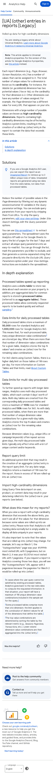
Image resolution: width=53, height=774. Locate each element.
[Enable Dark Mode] (26, 768)
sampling (6, 309)
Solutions (9, 147)
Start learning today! (14, 751)
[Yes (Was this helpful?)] (38, 646)
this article (14, 64)
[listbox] (14, 768)
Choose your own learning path (16, 722)
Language (12, 765)
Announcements (32, 11)
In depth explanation (15, 150)
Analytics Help (17, 4)
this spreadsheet (24, 230)
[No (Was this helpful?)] (45, 646)
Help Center (6, 11)
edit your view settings (27, 218)
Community (18, 11)
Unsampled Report (18, 175)
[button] (4, 4)
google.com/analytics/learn (24, 726)
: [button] (9, 141)
